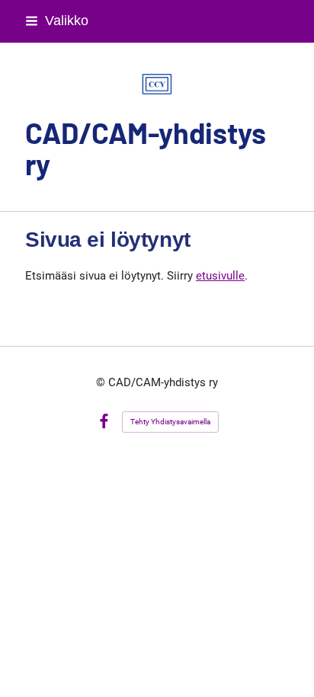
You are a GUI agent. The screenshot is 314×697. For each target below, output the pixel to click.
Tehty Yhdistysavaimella (170, 421)
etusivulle (220, 276)
